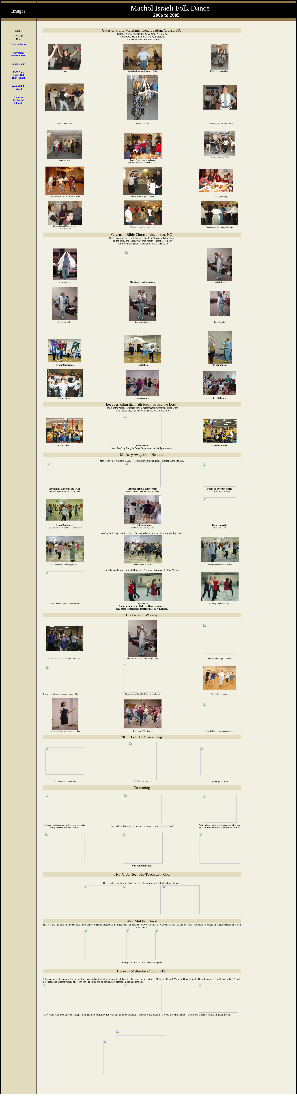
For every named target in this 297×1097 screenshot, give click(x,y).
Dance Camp (18, 64)
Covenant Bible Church (18, 54)
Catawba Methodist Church (18, 100)
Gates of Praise (18, 44)
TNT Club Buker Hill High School (18, 75)
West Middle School (18, 87)
